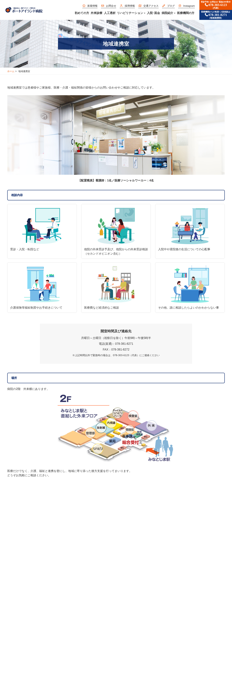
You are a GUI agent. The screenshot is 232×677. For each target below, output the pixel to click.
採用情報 (130, 6)
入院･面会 (153, 12)
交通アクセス (151, 6)
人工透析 (110, 12)
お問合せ (111, 6)
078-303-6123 (216, 5)
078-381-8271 (215, 15)
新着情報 (92, 6)
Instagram (189, 6)
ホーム (10, 71)
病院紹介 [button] (167, 12)
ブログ (171, 6)
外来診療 (96, 12)
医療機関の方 (185, 12)
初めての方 (82, 12)
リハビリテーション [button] (130, 12)
